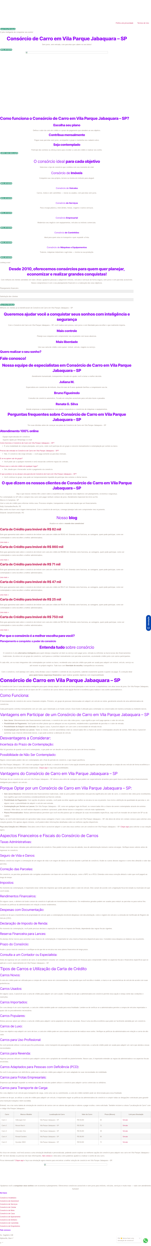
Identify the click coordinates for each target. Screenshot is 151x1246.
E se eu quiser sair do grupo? (11, 458)
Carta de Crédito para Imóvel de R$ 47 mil (30, 582)
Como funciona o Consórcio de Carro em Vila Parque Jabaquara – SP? (27, 443)
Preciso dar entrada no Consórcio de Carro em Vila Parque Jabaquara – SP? (29, 451)
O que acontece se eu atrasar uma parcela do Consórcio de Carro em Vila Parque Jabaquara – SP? (38, 474)
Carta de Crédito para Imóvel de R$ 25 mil (30, 599)
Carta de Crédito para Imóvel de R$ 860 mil (31, 547)
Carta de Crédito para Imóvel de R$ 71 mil (30, 564)
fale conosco (47, 1156)
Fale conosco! (13, 358)
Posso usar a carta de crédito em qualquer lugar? (19, 466)
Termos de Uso (143, 23)
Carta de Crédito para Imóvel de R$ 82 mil (30, 529)
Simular (125, 1120)
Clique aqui (43, 768)
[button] (67, 443)
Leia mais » (4, 542)
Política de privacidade (124, 23)
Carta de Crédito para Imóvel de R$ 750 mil (31, 617)
